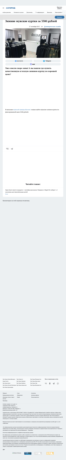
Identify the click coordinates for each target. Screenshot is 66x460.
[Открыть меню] (3, 8)
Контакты (33, 393)
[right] (64, 12)
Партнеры (5, 400)
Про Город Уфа (33, 383)
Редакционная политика (8, 395)
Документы (29, 12)
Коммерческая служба (52, 26)
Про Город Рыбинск (21, 383)
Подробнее (30, 430)
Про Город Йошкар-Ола (35, 379)
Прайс (18, 397)
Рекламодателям (35, 397)
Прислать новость (59, 8)
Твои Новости (20, 379)
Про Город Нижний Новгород (9, 385)
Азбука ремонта (7, 12)
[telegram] (12, 149)
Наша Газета (5, 381)
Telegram (5, 393)
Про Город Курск (6, 383)
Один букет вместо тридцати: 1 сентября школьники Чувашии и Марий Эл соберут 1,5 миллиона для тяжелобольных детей (31, 192)
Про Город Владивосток (35, 385)
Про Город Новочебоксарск (9, 379)
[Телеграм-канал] (47, 61)
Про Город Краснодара (8, 387)
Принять (59, 17)
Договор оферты (35, 395)
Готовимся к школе (19, 12)
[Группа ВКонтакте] (19, 61)
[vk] (7, 149)
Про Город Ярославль (35, 381)
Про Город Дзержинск (22, 385)
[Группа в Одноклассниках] (50, 383)
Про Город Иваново (21, 381)
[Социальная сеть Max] (33, 64)
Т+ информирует (40, 12)
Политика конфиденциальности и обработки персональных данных (18, 432)
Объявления (19, 395)
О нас (18, 393)
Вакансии (49, 12)
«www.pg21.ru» (14, 404)
